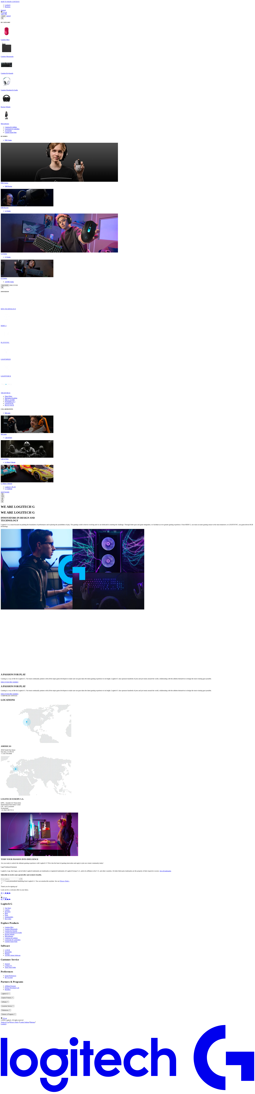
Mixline (7, 953)
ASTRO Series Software (12, 955)
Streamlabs (8, 952)
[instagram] (2, 893)
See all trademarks (165, 871)
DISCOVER (5, 285)
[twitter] (4, 893)
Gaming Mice (9, 927)
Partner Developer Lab (12, 988)
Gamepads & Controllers (12, 940)
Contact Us (8, 965)
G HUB (7, 950)
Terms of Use (5, 1022)
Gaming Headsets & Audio (13, 932)
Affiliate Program (10, 986)
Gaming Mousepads (11, 929)
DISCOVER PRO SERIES (9, 682)
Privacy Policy (14, 1022)
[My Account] (2, 499)
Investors (7, 911)
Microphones (9, 936)
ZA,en (5, 12)
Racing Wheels (9, 934)
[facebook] (6, 893)
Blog (6, 913)
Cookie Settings (24, 1022)
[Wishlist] (2, 497)
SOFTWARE (5, 492)
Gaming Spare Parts (11, 941)
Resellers (7, 989)
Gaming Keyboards (11, 931)
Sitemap (32, 1022)
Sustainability (9, 917)
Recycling (8, 919)
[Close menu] (2, 18)
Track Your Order (10, 967)
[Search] (2, 494)
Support (3, 10)
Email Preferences (10, 976)
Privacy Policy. (64, 881)
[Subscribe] (21, 879)
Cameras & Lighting (11, 938)
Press (6, 915)
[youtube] (8, 893)
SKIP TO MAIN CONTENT (10, 1)
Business (7, 7)
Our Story (8, 908)
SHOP (3, 16)
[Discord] (9, 893)
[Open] (2, 502)
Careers (7, 910)
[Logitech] (4, 14)
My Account (9, 977)
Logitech (7, 5)
